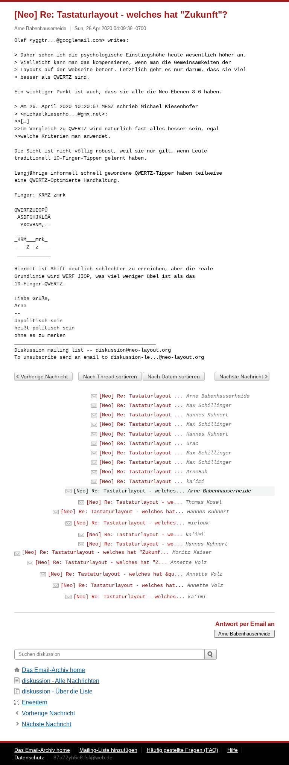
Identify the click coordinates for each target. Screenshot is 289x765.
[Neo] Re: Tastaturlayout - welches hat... (122, 512)
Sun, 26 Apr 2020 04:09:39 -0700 (110, 28)
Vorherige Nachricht (44, 376)
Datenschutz (29, 757)
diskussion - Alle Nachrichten (60, 681)
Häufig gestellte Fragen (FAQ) (182, 750)
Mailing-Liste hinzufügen (108, 750)
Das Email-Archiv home (53, 670)
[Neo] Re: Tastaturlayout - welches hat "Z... (101, 562)
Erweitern (34, 702)
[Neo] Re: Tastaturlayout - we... (134, 502)
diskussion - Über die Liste (57, 691)
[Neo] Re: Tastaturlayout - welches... (129, 523)
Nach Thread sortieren (110, 376)
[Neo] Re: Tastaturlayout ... (141, 396)
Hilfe (232, 750)
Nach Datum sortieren (174, 376)
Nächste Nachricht (241, 376)
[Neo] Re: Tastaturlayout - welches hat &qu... (115, 574)
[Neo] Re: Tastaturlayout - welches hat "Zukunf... (95, 552)
